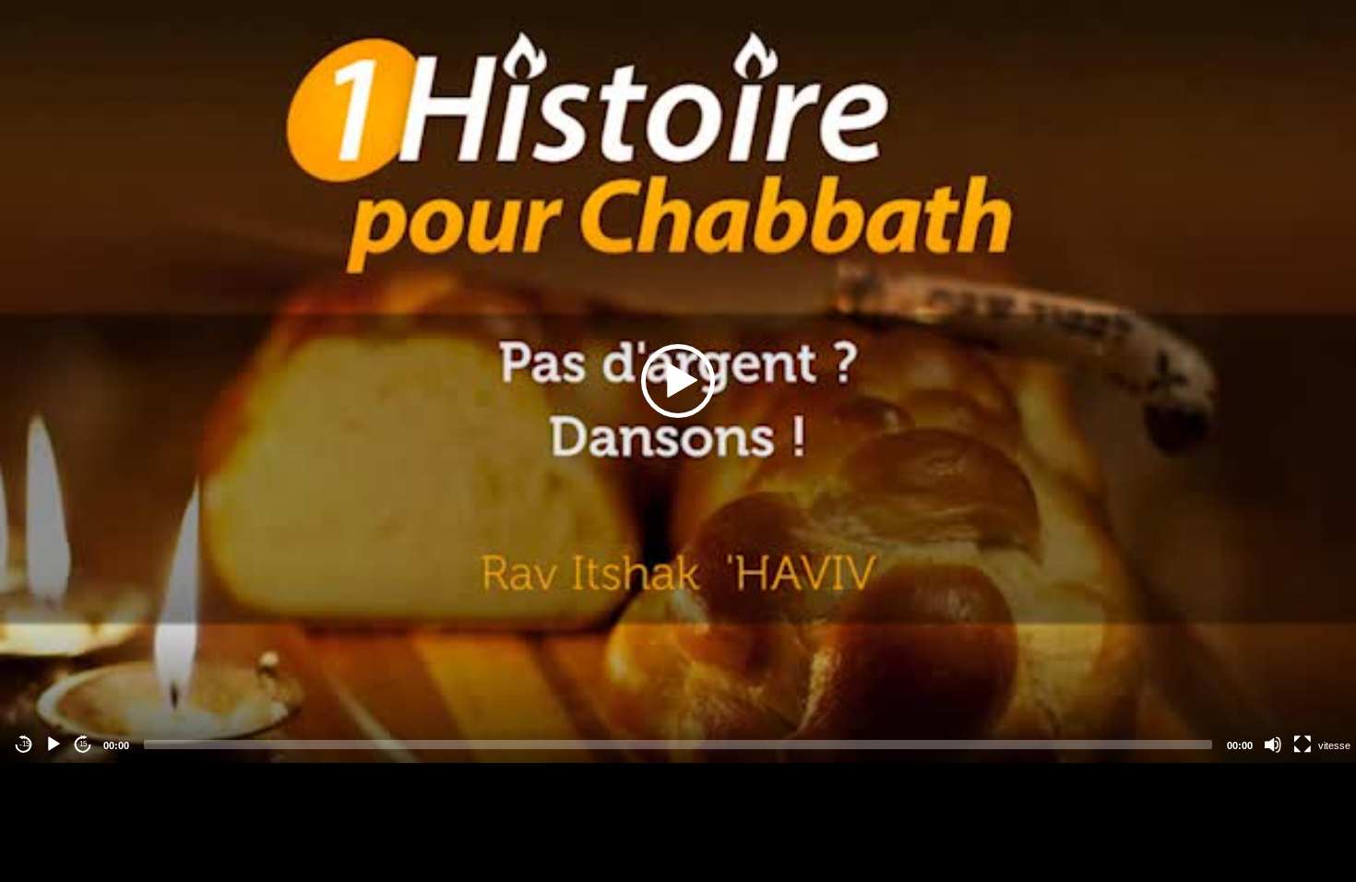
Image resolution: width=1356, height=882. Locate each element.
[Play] (53, 744)
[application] (678, 381)
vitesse (1334, 745)
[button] (678, 381)
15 (83, 744)
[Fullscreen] (1302, 744)
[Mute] (1273, 744)
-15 (24, 744)
